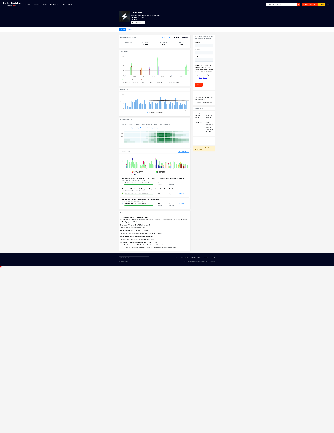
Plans (63, 4)
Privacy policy (184, 257)
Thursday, (150, 128)
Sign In (328, 4)
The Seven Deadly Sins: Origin (132, 182)
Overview (122, 29)
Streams (130, 29)
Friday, (156, 128)
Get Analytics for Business (310, 4)
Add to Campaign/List (138, 22)
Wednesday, (143, 128)
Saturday (161, 128)
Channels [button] (37, 4)
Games (45, 4)
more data (182, 183)
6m (165, 38)
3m (167, 38)
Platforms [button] (27, 4)
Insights (69, 4)
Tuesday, (136, 128)
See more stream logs (183, 151)
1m (170, 38)
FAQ (176, 257)
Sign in (213, 257)
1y (163, 38)
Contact (206, 257)
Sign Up (321, 4)
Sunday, (131, 128)
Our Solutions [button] (54, 4)
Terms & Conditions (196, 257)
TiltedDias (136, 12)
